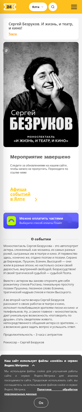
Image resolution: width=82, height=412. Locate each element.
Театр (13, 34)
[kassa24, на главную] (10, 6)
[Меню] (74, 7)
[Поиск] (53, 7)
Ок (41, 402)
